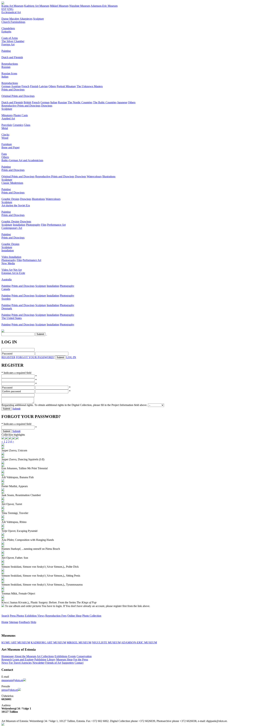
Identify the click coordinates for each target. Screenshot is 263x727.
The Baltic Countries (104, 102)
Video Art (7, 269)
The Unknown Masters (90, 86)
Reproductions (9, 63)
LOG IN (71, 357)
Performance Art (56, 224)
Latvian (43, 86)
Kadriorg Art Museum (36, 5)
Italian (4, 76)
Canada (5, 289)
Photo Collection (91, 615)
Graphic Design (10, 198)
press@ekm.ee (9, 689)
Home (4, 622)
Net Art (17, 269)
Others (52, 86)
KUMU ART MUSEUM (15, 642)
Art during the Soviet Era (15, 205)
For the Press (80, 659)
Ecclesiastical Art (11, 12)
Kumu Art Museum (12, 5)
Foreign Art (7, 44)
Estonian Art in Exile (13, 273)
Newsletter (38, 662)
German (6, 86)
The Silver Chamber (12, 41)
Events (72, 656)
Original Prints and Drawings (18, 95)
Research (6, 659)
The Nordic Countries (80, 102)
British (27, 102)
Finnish (34, 86)
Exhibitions (61, 656)
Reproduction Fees (56, 615)
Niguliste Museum (79, 5)
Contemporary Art (11, 227)
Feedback (24, 622)
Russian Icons (9, 73)
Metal (4, 128)
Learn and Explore (23, 659)
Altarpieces (26, 18)
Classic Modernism (12, 182)
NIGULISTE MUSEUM (106, 642)
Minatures (7, 115)
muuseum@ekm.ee (12, 680)
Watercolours (94, 176)
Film (43, 224)
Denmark (6, 308)
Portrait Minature (66, 86)
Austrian (16, 86)
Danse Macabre (10, 18)
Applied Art (8, 118)
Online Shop (74, 615)
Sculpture (38, 18)
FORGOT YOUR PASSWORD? (35, 357)
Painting (6, 50)
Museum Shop (64, 659)
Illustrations (108, 176)
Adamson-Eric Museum (104, 5)
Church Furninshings (13, 21)
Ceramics (18, 124)
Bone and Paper (10, 147)
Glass (27, 124)
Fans (4, 153)
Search (5, 615)
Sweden (6, 298)
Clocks (5, 134)
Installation (19, 224)
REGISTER (8, 357)
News (4, 662)
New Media (8, 263)
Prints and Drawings (13, 89)
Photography (33, 224)
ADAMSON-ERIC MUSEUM (139, 642)
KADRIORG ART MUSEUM (48, 642)
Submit (16, 408)
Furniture (6, 144)
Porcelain (6, 124)
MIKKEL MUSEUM (79, 642)
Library (51, 659)
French (25, 86)
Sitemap (13, 622)
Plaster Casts (20, 115)
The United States (11, 318)
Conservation (84, 656)
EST (4, 9)
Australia (6, 279)
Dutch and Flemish (12, 57)
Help (33, 622)
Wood (4, 137)
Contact (79, 662)
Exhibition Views (35, 615)
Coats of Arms (9, 38)
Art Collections (45, 656)
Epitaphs (6, 31)
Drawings (46, 105)
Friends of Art (53, 662)
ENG (10, 9)
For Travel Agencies (20, 662)
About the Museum (25, 656)
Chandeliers (8, 28)
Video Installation (11, 256)
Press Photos (17, 615)
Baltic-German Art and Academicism (22, 160)
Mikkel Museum (59, 5)
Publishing (40, 659)
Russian (5, 66)
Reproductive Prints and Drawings (20, 105)
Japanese (122, 102)
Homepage (7, 656)
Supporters (68, 662)
